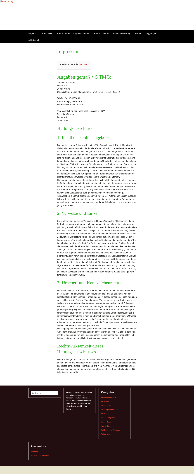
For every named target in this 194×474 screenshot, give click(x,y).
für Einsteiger (106, 405)
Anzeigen (83, 65)
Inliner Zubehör (100, 33)
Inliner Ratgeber (108, 418)
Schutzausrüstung (121, 33)
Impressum (36, 451)
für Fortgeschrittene (109, 409)
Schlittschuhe (34, 40)
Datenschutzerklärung (40, 455)
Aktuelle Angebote (108, 397)
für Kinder (105, 414)
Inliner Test (46, 33)
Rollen (137, 33)
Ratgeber (32, 33)
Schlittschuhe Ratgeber (110, 430)
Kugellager (150, 33)
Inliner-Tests (106, 422)
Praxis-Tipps (106, 426)
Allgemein (105, 401)
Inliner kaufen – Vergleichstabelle (72, 33)
